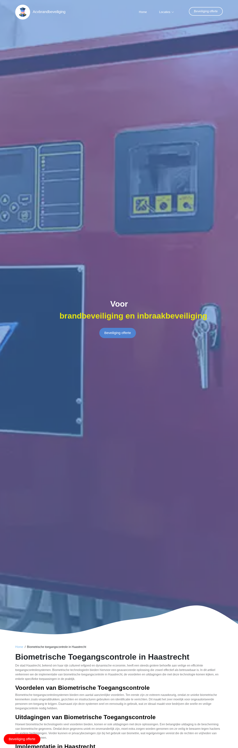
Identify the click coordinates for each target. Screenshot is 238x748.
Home (143, 12)
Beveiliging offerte (206, 11)
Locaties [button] (164, 12)
